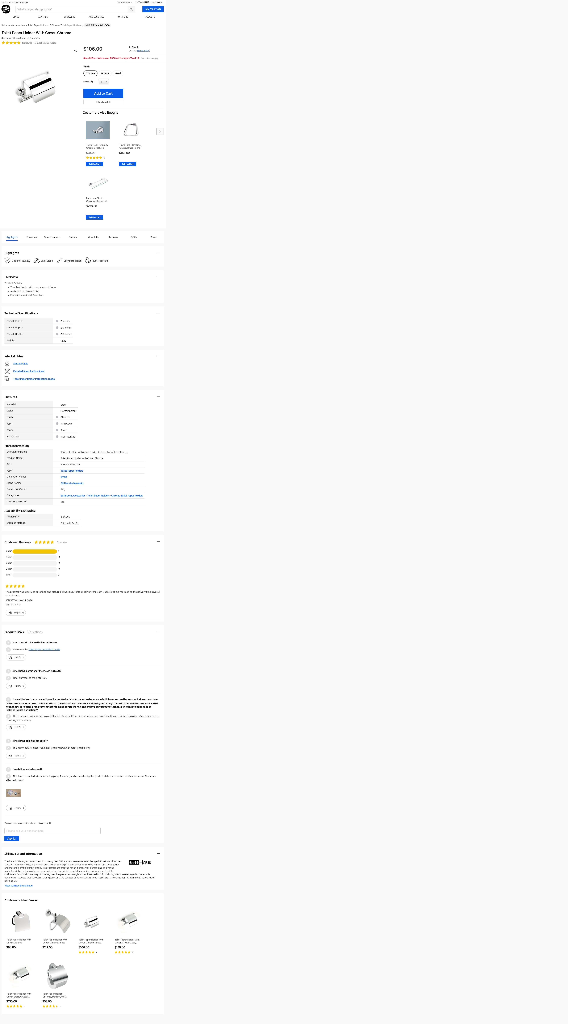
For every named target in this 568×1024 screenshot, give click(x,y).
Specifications (52, 237)
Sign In (5, 2)
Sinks (16, 16)
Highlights (12, 237)
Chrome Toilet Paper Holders (127, 495)
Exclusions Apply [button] (149, 58)
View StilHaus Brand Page (18, 885)
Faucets (150, 16)
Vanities (43, 16)
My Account (123, 2)
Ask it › (11, 839)
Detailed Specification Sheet (29, 371)
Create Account (20, 2)
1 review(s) (27, 43)
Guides (72, 237)
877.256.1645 (157, 2)
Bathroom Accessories (73, 495)
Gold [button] (118, 73)
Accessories (96, 16)
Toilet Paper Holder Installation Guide (34, 379)
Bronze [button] (105, 73)
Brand (153, 237)
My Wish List (143, 2)
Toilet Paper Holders (72, 470)
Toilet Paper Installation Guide (44, 649)
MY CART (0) (153, 9)
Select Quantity (113, 82)
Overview (32, 237)
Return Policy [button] (143, 50)
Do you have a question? (14, 244)
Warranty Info (20, 363)
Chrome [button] (90, 73)
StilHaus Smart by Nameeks (26, 38)
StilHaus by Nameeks (72, 483)
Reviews (113, 237)
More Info (93, 237)
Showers (69, 16)
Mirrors (123, 16)
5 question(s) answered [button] (46, 43)
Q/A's (134, 237)
